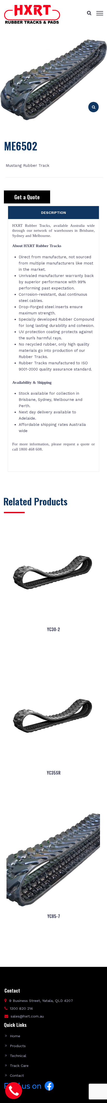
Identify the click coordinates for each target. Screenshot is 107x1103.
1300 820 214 (21, 1008)
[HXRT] (32, 14)
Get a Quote (27, 197)
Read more (53, 654)
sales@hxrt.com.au (27, 1016)
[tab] (53, 212)
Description (53, 212)
